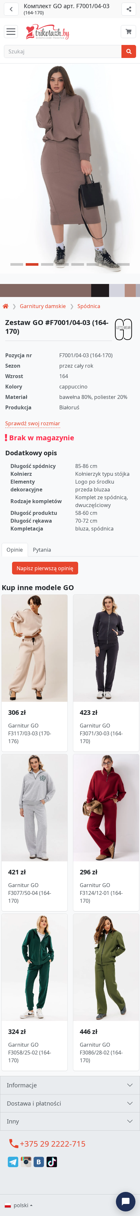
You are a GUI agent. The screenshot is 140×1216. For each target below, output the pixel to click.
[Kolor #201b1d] (100, 290)
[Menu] (11, 31)
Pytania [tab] (42, 549)
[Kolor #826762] (45, 290)
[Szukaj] (128, 51)
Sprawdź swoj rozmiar (32, 423)
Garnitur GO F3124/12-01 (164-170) (101, 893)
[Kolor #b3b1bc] (138, 290)
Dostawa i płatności (34, 1103)
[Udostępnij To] (128, 9)
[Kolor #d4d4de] (116, 290)
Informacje (22, 1085)
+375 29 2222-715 (53, 1143)
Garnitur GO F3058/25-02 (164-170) (29, 1052)
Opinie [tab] (15, 549)
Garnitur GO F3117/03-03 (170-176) (29, 733)
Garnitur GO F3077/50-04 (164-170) (29, 893)
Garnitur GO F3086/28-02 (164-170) (101, 1052)
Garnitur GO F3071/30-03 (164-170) (101, 733)
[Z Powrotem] (11, 9)
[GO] (123, 329)
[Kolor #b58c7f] (130, 290)
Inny (13, 1121)
